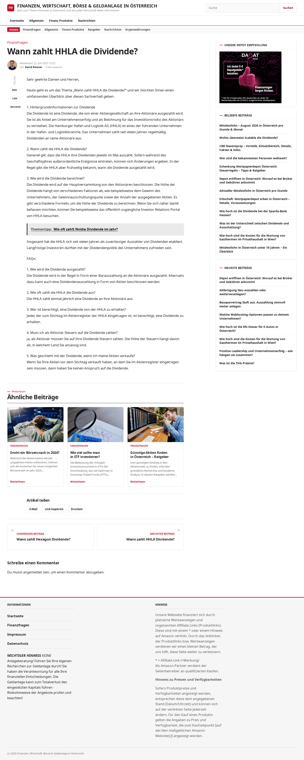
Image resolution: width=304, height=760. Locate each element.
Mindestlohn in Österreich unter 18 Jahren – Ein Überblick (253, 249)
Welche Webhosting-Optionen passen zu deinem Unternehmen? (254, 316)
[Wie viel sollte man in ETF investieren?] (96, 424)
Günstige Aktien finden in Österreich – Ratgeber (149, 454)
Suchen (288, 8)
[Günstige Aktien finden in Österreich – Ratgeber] (156, 424)
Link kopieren (54, 509)
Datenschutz (17, 643)
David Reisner (33, 67)
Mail (14, 90)
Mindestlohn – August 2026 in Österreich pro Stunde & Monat (251, 127)
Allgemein (36, 21)
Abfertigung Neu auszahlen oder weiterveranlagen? (242, 292)
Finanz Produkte (61, 21)
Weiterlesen (17, 481)
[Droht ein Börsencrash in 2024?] (35, 424)
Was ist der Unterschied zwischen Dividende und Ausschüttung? (254, 225)
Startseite (17, 21)
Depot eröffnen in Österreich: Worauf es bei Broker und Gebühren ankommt (255, 181)
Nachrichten (86, 21)
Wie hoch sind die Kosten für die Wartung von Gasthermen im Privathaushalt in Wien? (252, 237)
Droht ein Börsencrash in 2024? (34, 452)
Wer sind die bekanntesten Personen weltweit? (253, 158)
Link (14, 98)
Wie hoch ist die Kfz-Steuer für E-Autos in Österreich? (248, 329)
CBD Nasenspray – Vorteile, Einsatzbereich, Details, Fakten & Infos (255, 148)
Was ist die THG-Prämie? (236, 363)
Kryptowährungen (137, 29)
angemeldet (32, 572)
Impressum (16, 634)
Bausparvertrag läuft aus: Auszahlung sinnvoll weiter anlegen (252, 304)
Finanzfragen (32, 29)
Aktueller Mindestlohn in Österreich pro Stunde (253, 191)
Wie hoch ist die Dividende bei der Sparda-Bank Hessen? (253, 213)
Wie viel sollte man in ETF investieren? (85, 454)
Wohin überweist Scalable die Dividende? (248, 138)
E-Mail (33, 509)
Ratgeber (94, 29)
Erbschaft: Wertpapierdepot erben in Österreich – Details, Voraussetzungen (254, 201)
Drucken (14, 106)
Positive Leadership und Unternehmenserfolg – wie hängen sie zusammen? (256, 353)
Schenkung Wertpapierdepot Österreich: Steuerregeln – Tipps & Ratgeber (248, 168)
